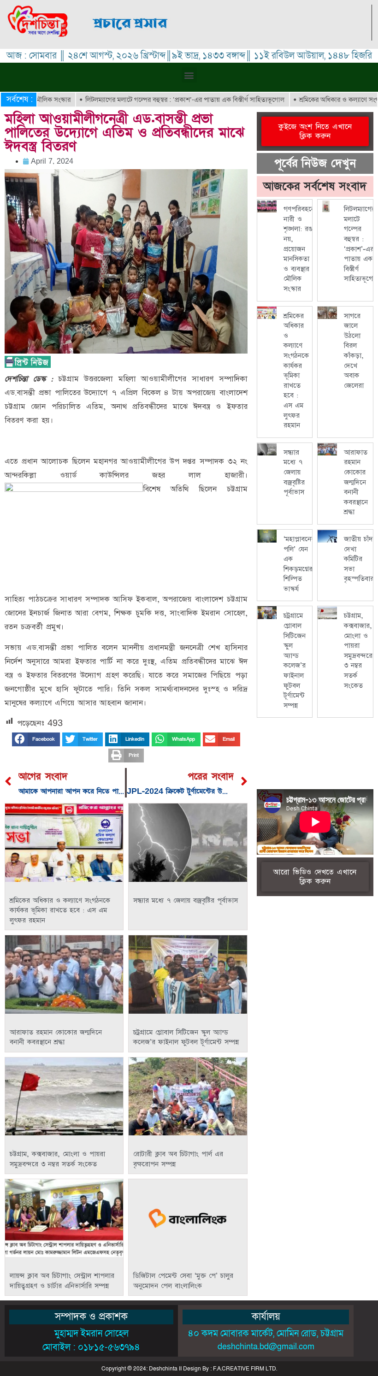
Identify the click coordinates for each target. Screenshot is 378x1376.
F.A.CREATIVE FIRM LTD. (245, 1368)
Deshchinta (163, 1368)
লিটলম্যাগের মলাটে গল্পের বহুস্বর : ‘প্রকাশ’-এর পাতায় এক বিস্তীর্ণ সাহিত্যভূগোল (159, 99)
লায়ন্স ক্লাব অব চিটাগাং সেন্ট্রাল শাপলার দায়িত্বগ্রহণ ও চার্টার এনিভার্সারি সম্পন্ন (62, 1281)
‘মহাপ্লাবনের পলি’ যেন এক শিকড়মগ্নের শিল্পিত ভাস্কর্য (299, 564)
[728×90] (226, 38)
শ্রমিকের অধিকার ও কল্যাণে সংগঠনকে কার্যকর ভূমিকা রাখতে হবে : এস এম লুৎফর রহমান (60, 910)
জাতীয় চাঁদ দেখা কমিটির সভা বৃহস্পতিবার (359, 559)
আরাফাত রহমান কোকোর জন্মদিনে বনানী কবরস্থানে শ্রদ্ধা (56, 1037)
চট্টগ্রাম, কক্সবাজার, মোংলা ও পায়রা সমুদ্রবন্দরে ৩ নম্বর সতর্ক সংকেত (57, 1159)
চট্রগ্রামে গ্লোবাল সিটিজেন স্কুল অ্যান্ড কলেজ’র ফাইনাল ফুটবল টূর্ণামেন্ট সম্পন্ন (186, 1037)
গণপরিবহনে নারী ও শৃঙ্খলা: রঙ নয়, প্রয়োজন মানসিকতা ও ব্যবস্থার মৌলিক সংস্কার (299, 249)
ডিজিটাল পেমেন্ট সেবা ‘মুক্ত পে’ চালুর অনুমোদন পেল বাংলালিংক (183, 1281)
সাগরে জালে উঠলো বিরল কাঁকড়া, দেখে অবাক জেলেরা (354, 350)
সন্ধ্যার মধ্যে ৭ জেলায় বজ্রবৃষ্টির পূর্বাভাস (185, 900)
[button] (189, 75)
